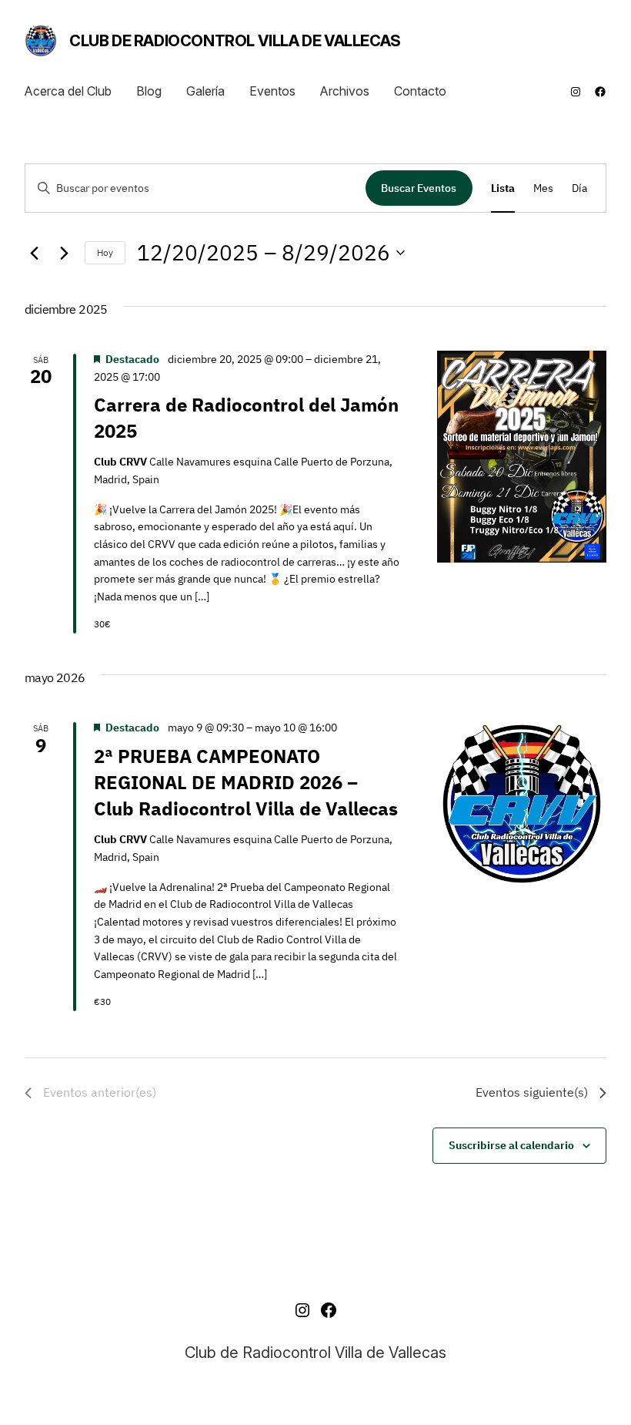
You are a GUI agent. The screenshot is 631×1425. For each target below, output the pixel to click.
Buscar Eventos (418, 188)
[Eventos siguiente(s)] (64, 253)
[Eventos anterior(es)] (34, 253)
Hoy (105, 252)
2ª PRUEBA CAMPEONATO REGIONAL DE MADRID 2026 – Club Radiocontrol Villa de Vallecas (246, 782)
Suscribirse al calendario (511, 1145)
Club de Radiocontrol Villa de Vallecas (235, 41)
